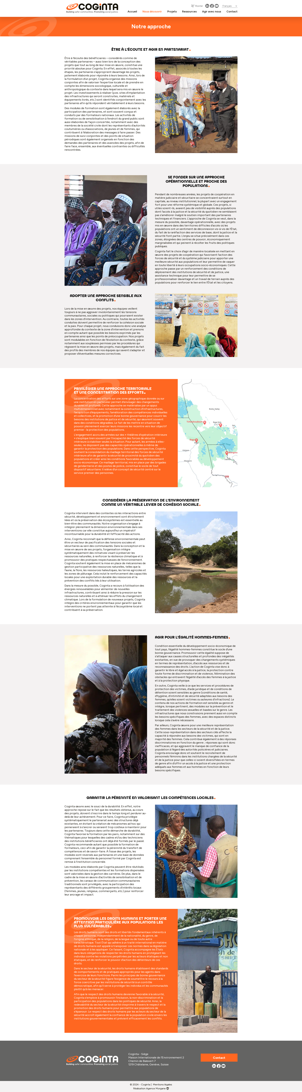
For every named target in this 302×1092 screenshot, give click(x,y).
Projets (172, 11)
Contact (232, 11)
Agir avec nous (211, 11)
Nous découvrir (152, 11)
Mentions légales (162, 1084)
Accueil (132, 11)
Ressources (189, 11)
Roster (199, 5)
